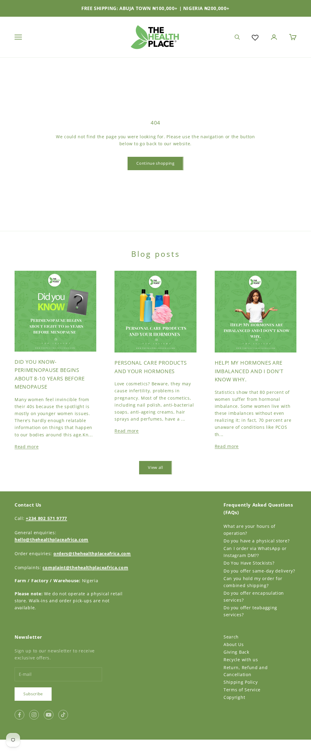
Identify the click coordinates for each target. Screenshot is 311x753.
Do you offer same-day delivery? (259, 571)
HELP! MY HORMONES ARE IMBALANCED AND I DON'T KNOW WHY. (249, 371)
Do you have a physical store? (256, 541)
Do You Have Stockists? (249, 563)
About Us (234, 644)
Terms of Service (242, 690)
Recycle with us (241, 659)
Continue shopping (155, 163)
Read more (27, 446)
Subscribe (33, 693)
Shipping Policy (241, 682)
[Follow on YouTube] (49, 715)
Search (231, 637)
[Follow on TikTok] (63, 715)
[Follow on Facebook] (19, 715)
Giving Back (236, 652)
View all (155, 467)
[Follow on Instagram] (34, 715)
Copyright (234, 697)
